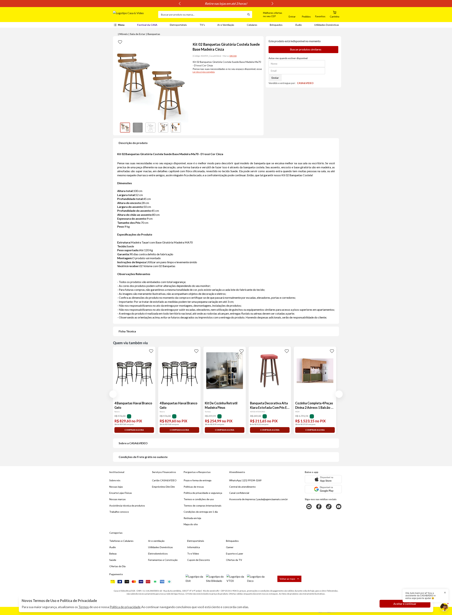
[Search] (248, 14)
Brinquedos (276, 24)
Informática (193, 547)
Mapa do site (191, 524)
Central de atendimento (242, 486)
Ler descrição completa (204, 72)
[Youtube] (338, 506)
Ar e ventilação (156, 540)
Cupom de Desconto (198, 559)
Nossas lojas (116, 486)
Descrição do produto (133, 142)
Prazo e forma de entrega (197, 480)
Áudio (298, 24)
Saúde (112, 559)
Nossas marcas (117, 499)
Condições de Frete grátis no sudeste (143, 457)
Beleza (113, 553)
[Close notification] (445, 592)
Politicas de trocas (194, 486)
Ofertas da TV (234, 559)
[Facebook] (319, 506)
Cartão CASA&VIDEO (164, 480)
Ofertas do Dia (117, 566)
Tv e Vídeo (193, 553)
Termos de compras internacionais (202, 505)
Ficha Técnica (127, 331)
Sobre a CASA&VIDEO (133, 443)
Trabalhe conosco (119, 511)
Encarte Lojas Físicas (120, 492)
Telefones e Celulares (121, 540)
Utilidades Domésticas (326, 24)
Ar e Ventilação (225, 24)
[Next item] (272, 3)
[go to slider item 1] (138, 127)
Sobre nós (114, 480)
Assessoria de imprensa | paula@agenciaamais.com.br (258, 499)
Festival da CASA (147, 24)
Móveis (123, 33)
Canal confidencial (239, 492)
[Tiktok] (329, 506)
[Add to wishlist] (120, 42)
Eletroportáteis (178, 24)
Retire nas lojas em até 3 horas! (226, 3)
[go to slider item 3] (163, 127)
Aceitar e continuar (404, 603)
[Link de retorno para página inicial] (134, 14)
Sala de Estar (137, 33)
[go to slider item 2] (150, 127)
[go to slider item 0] (125, 127)
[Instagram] (309, 506)
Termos (83, 607)
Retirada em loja (192, 518)
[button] (268, 14)
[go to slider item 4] (176, 127)
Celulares (252, 24)
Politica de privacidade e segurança (203, 492)
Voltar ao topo (287, 578)
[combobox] (201, 14)
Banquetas (153, 33)
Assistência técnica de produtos (127, 505)
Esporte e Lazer (234, 553)
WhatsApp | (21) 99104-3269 (245, 480)
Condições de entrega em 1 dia (201, 511)
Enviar (275, 77)
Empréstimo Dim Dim (163, 486)
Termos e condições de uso (199, 499)
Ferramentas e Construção (163, 559)
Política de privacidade (125, 607)
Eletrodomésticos (158, 553)
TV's (202, 24)
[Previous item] (179, 3)
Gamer (229, 547)
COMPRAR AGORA (134, 430)
